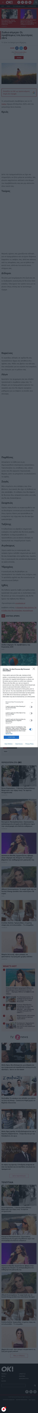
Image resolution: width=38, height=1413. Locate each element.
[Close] (34, 669)
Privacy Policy (29, 744)
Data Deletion (9, 744)
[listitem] (19, 702)
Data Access (19, 744)
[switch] (30, 707)
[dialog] (19, 706)
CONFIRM (11, 737)
